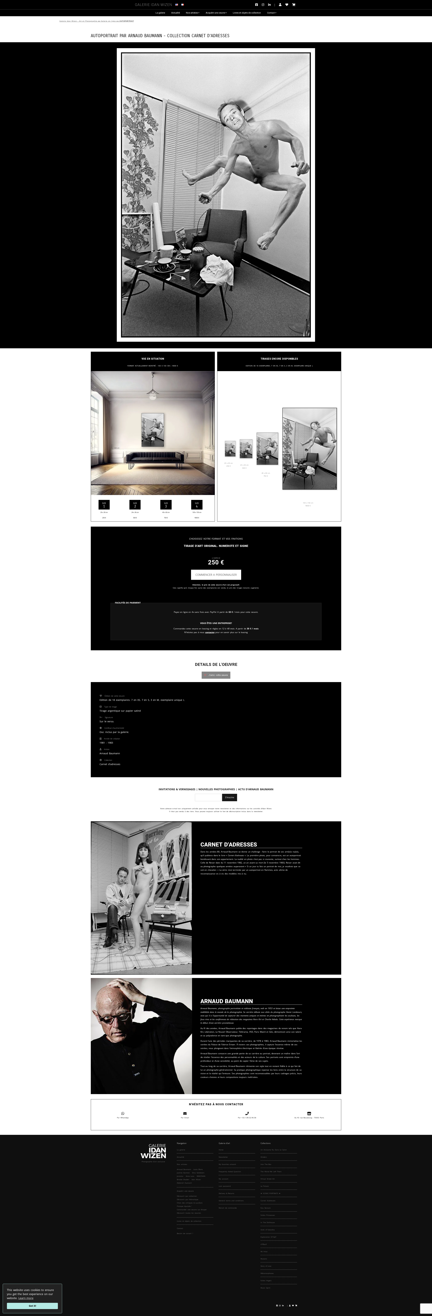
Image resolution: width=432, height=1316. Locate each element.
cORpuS (264, 1244)
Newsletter (223, 1157)
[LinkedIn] (271, 4)
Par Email (185, 1117)
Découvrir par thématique (187, 1199)
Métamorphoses (267, 1273)
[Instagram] (263, 4)
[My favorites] (287, 4)
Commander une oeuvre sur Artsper (192, 1209)
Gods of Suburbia (268, 1229)
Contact (271, 12)
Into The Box (266, 1164)
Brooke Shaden (183, 1179)
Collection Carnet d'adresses (198, 35)
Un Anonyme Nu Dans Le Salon (274, 1150)
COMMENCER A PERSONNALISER (216, 575)
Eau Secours (266, 1208)
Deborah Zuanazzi (184, 1183)
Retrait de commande (228, 1208)
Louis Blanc (198, 1169)
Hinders (264, 1157)
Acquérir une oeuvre (215, 12)
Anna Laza (190, 1176)
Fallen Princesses (268, 1215)
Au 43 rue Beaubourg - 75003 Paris (309, 1117)
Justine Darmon (183, 1173)
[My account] (280, 4)
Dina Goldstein (198, 1173)
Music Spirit (265, 1288)
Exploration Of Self (268, 1237)
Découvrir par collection (187, 1196)
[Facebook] (257, 4)
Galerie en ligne (108, 21)
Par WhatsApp (123, 1117)
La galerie (160, 12)
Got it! (32, 1305)
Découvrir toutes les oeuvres (189, 1213)
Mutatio (264, 1259)
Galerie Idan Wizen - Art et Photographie (78, 21)
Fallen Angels (266, 1280)
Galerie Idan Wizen (153, 4)
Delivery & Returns (226, 1193)
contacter (210, 632)
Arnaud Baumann (145, 35)
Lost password (225, 1186)
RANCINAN (201, 1176)
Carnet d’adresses (268, 1200)
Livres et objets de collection (247, 12)
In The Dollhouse (268, 1222)
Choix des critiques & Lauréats (189, 1203)
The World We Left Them (271, 1171)
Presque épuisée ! (184, 1206)
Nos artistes (192, 12)
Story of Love (266, 1266)
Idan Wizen (196, 1179)
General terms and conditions (231, 1200)
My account (223, 1179)
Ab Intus (264, 1251)
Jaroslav (180, 1176)
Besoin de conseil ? (185, 1233)
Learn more (26, 1298)
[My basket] (293, 4)
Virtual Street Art (268, 1179)
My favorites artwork (227, 1164)
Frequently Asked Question (230, 1171)
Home (221, 1150)
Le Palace (265, 1186)
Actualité (175, 12)
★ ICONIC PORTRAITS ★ (270, 1193)
